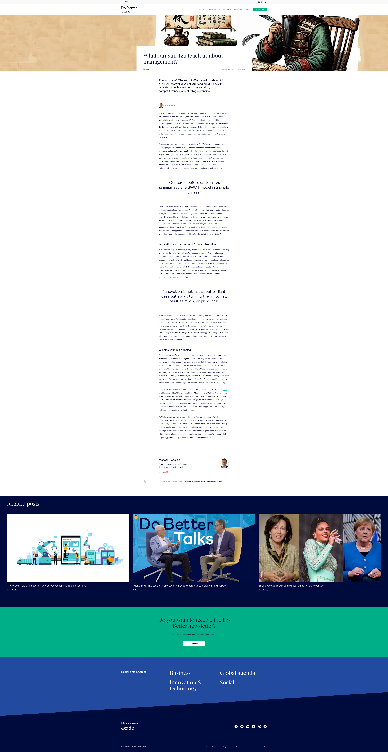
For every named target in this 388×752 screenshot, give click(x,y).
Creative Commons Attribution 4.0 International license (203, 481)
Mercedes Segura (264, 590)
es (262, 2)
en (259, 2)
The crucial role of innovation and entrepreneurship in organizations (46, 585)
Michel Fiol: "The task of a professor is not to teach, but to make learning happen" (180, 585)
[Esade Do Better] (129, 8)
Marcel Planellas (12, 590)
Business (202, 9)
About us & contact (212, 747)
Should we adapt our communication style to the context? (292, 585)
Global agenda (214, 9)
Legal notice (227, 747)
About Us (124, 2)
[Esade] (125, 12)
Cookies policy (241, 747)
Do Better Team (138, 590)
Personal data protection (258, 747)
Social (248, 9)
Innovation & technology (232, 9)
